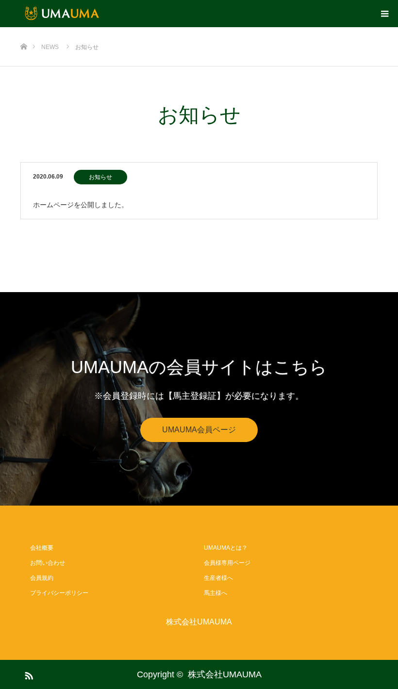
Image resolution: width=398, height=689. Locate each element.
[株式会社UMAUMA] (63, 13)
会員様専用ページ (227, 562)
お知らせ (100, 177)
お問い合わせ (47, 562)
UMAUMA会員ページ (199, 430)
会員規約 (41, 577)
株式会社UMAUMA (199, 622)
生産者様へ (218, 577)
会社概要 (41, 547)
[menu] (384, 13)
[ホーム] (23, 30)
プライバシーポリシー (59, 593)
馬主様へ (215, 593)
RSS (27, 674)
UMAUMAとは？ (226, 547)
